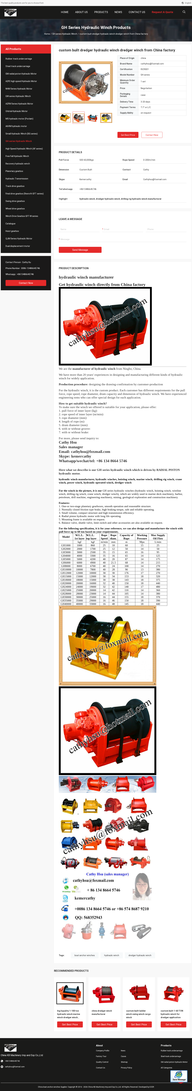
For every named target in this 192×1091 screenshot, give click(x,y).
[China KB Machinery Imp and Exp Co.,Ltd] (10, 12)
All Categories (166, 1068)
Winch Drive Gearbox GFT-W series (22, 216)
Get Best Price (128, 135)
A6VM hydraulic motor (16, 126)
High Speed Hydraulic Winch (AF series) (24, 148)
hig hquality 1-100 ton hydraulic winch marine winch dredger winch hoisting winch (68, 1014)
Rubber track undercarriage (19, 59)
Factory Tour (101, 1056)
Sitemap (124, 1062)
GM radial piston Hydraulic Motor (21, 74)
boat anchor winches (85, 955)
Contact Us (100, 1068)
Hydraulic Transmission (17, 178)
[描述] (184, 11)
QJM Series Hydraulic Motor (19, 238)
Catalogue (10, 223)
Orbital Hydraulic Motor (17, 111)
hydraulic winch (111, 955)
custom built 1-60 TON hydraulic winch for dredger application (172, 1014)
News (123, 1051)
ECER (152, 1087)
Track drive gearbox (15, 186)
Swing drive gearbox (15, 201)
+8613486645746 (25, 274)
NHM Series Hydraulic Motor (19, 89)
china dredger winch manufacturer (102, 1012)
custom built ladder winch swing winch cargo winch (138, 1014)
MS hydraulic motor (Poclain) (19, 118)
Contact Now (26, 283)
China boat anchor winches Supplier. (53, 1087)
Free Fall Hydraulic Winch (17, 156)
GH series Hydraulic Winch (64, 34)
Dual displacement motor (18, 246)
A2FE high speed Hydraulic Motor (21, 81)
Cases (123, 1056)
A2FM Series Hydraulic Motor (19, 104)
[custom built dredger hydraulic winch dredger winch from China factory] (86, 82)
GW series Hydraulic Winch (18, 96)
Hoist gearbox (12, 231)
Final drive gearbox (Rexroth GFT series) (25, 193)
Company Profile (102, 1051)
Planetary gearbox (14, 171)
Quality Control (102, 1062)
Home (47, 34)
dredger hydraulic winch (140, 955)
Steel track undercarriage (18, 66)
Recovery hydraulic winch (18, 163)
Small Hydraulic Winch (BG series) (22, 133)
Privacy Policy (126, 1068)
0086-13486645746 (30, 268)
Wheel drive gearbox (15, 208)
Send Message (80, 249)
